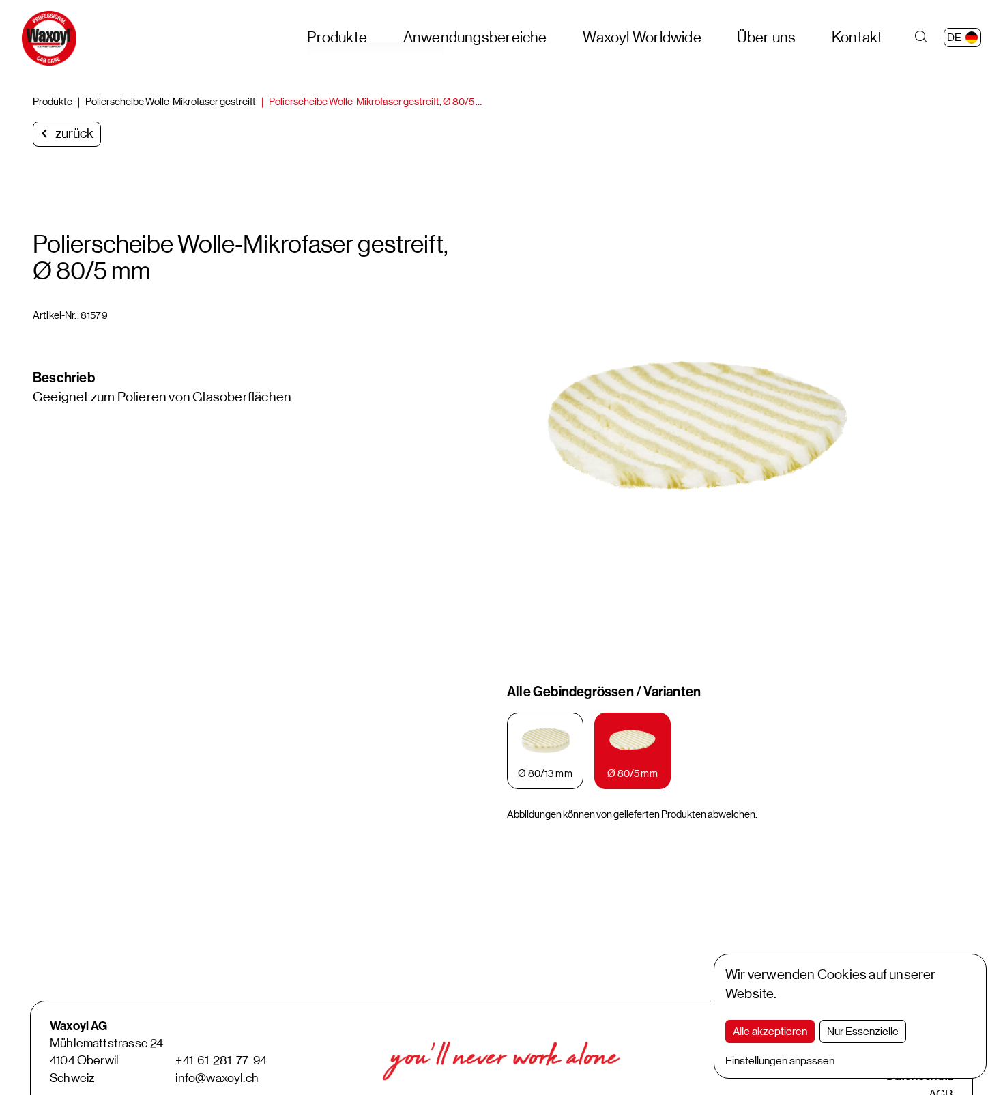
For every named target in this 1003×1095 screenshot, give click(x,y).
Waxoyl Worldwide (642, 37)
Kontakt (857, 37)
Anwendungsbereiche (475, 37)
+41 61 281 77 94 (221, 1060)
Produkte (337, 37)
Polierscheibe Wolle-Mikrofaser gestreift (170, 101)
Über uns (766, 37)
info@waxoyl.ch (217, 1078)
